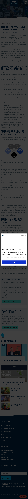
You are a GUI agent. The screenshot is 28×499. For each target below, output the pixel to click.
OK (14, 262)
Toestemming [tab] (5, 239)
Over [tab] (23, 239)
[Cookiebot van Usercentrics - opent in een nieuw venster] (20, 235)
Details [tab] (14, 239)
